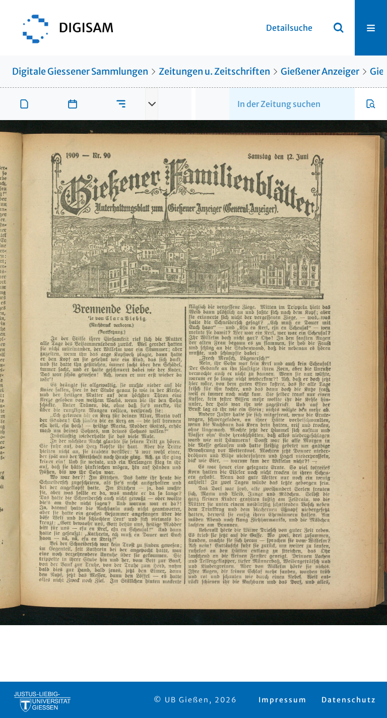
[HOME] (63, 28)
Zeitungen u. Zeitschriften (214, 71)
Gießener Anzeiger (320, 71)
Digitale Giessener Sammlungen (80, 71)
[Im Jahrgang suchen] (371, 104)
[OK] (338, 28)
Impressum (283, 699)
